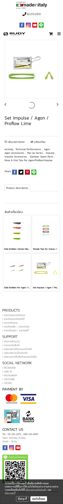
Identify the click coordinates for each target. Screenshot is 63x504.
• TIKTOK (7, 383)
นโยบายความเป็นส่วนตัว (36, 489)
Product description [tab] (17, 188)
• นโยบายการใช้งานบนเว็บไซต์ (17, 349)
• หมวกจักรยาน (10, 323)
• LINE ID (7, 371)
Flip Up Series (35, 153)
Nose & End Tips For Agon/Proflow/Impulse (28, 160)
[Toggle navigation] (59, 34)
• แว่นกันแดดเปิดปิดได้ (13, 319)
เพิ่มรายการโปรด (16, 142)
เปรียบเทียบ (39, 142)
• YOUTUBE (8, 379)
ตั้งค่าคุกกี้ (22, 498)
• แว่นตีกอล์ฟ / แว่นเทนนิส (15, 326)
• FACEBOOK (9, 368)
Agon (47, 149)
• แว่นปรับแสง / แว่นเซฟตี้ (15, 330)
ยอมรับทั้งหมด (38, 498)
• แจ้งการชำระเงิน (11, 341)
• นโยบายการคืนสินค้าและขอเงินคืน (19, 356)
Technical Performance (28, 149)
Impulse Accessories (16, 156)
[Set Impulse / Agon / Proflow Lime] (31, 69)
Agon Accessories (15, 153)
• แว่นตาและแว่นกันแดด (13, 315)
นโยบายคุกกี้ (10, 493)
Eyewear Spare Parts (42, 156)
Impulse (50, 153)
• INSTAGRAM (9, 375)
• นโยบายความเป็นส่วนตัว (15, 353)
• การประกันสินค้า (11, 345)
